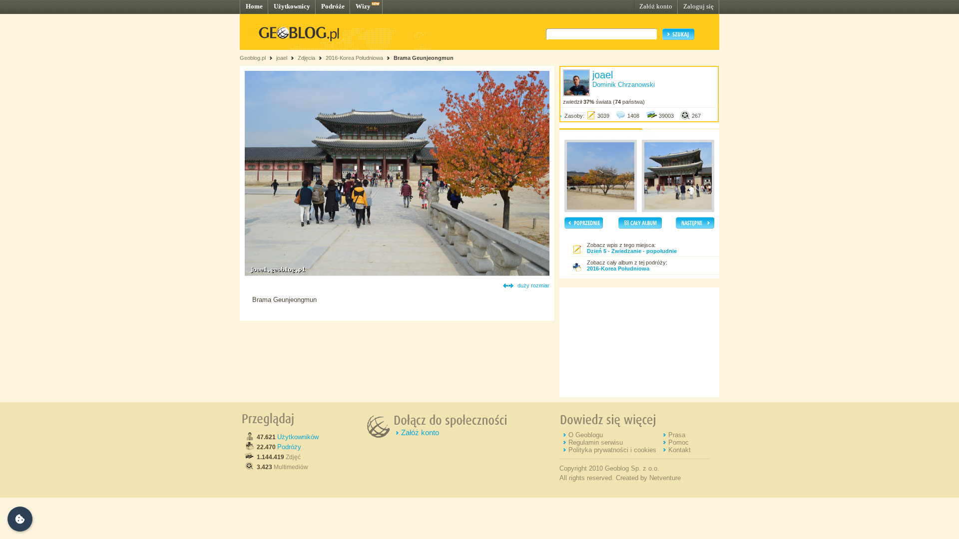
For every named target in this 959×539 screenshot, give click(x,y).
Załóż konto (655, 6)
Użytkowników (298, 437)
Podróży (289, 447)
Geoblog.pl (253, 58)
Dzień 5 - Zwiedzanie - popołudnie (632, 251)
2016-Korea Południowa (354, 58)
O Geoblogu (585, 435)
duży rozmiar (533, 285)
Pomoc (678, 442)
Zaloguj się (698, 6)
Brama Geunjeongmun (424, 58)
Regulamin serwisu (595, 442)
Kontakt (679, 450)
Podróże (333, 6)
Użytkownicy (292, 6)
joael (281, 58)
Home (254, 6)
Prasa (676, 435)
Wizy (363, 6)
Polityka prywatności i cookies (612, 450)
